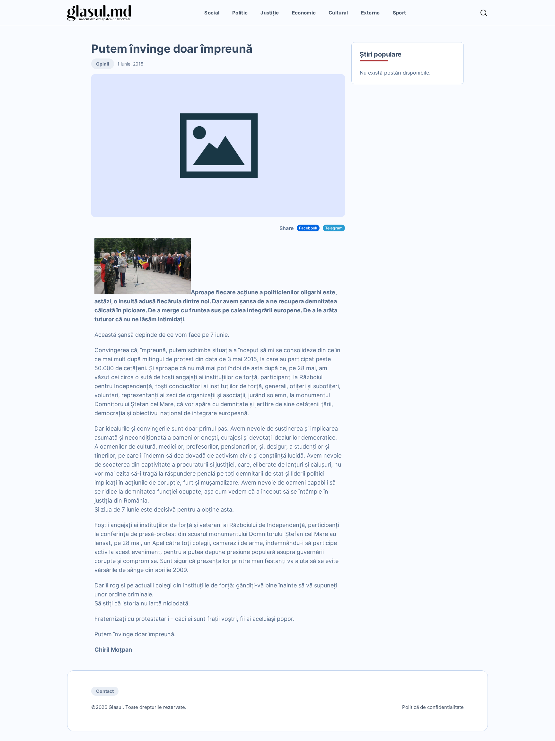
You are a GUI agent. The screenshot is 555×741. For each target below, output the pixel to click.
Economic (304, 13)
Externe (370, 13)
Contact (105, 691)
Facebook (308, 228)
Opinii (102, 64)
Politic (240, 13)
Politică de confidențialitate (433, 707)
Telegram (334, 228)
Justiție (269, 13)
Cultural (338, 13)
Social (211, 13)
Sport (399, 13)
